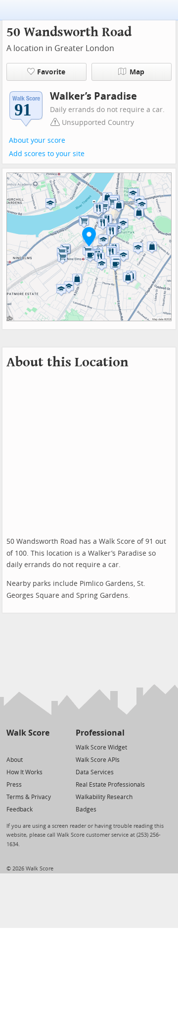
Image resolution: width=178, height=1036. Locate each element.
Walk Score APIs (98, 759)
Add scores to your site (47, 154)
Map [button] (137, 72)
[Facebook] (27, 746)
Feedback (19, 809)
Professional (100, 733)
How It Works (24, 772)
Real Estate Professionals (110, 784)
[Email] (42, 746)
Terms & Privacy (28, 797)
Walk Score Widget (101, 747)
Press (14, 784)
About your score (37, 140)
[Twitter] (12, 746)
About (14, 759)
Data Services (95, 772)
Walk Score (27, 733)
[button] (89, 236)
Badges (86, 809)
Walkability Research (104, 797)
